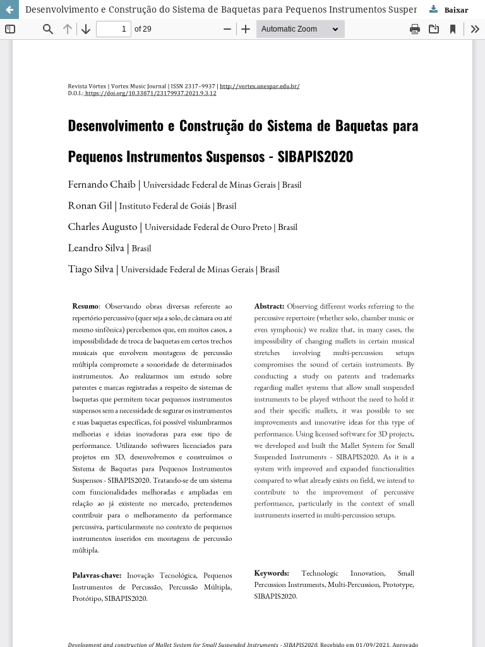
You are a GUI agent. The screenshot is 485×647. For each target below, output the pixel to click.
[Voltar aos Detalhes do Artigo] (9, 9)
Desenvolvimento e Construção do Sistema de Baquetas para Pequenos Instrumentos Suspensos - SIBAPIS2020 (255, 9)
